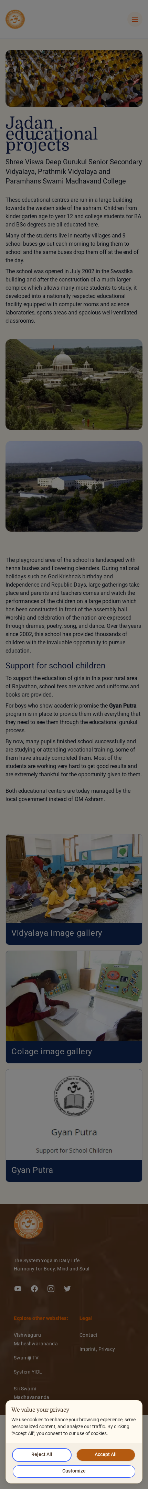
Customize (74, 1471)
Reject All (41, 1454)
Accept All (106, 1454)
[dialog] (74, 1442)
